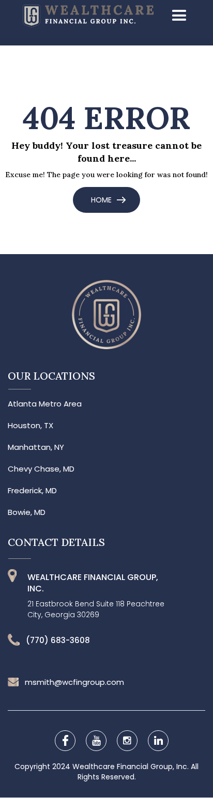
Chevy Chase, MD (41, 469)
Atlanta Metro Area (45, 404)
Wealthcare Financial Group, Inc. (131, 766)
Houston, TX (30, 425)
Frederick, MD (32, 490)
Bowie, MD (26, 512)
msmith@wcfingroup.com (74, 682)
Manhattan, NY (36, 447)
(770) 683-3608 (58, 640)
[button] (176, 16)
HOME (101, 200)
